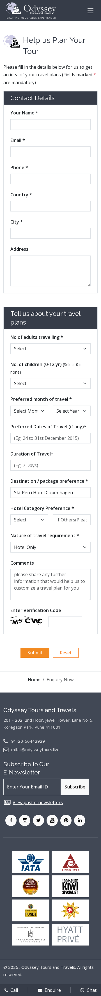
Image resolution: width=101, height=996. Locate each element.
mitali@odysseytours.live (35, 749)
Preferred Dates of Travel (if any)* (48, 427)
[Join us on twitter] (38, 820)
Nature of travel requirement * (44, 535)
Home (34, 680)
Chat (92, 990)
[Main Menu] (90, 11)
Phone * (19, 167)
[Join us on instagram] (24, 820)
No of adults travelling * (36, 337)
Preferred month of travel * (41, 399)
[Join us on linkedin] (79, 820)
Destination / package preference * (49, 481)
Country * (21, 195)
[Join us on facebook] (11, 820)
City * (16, 222)
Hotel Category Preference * (42, 508)
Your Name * (24, 113)
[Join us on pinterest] (66, 820)
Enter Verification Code (35, 610)
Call (14, 990)
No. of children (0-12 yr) (46, 368)
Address (19, 249)
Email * (17, 140)
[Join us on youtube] (52, 820)
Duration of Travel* (31, 454)
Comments (22, 563)
